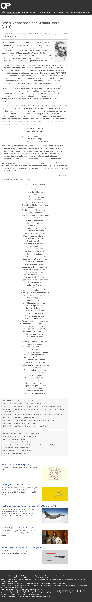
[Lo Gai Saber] (11, 583)
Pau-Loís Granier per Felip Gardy (16, 464)
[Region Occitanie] (22, 594)
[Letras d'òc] (35, 578)
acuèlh (3, 12)
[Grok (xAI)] (46, 596)
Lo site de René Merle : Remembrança (16, 448)
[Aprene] (3, 593)
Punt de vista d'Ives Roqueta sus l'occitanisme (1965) (21, 433)
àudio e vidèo (64, 12)
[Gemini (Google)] (12, 596)
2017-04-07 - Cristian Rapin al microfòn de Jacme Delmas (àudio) (25, 426)
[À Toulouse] (11, 594)
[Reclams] (19, 583)
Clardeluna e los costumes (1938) (14, 453)
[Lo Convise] (33, 593)
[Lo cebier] (17, 585)
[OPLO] (74, 591)
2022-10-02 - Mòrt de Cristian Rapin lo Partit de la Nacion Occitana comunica (29, 420)
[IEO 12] (9, 593)
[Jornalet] (12, 576)
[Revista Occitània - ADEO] (51, 583)
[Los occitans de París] (12, 589)
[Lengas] (26, 583)
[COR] (27, 591)
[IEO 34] (61, 591)
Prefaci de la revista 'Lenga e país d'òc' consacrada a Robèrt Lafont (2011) (28, 445)
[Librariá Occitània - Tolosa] (14, 579)
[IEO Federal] (72, 593)
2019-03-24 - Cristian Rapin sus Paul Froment (18, 417)
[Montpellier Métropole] (35, 594)
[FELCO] (21, 591)
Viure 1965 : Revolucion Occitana (14, 439)
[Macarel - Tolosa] (13, 581)
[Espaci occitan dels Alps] (66, 579)
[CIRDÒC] (33, 591)
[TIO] (7, 591)
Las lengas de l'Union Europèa (15, 484)
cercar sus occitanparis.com (80, 12)
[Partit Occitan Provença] (53, 585)
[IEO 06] (67, 591)
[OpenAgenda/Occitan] (60, 593)
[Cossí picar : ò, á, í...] (35, 589)
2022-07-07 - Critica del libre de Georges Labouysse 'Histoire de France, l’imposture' (32, 407)
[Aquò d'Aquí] (38, 576)
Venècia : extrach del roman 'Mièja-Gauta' (17, 442)
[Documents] (24, 589)
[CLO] (79, 591)
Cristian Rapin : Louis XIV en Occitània (19, 527)
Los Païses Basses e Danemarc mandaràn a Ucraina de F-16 (29, 506)
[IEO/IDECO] (26, 578)
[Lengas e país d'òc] (36, 583)
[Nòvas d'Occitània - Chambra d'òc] (54, 576)
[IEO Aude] (41, 593)
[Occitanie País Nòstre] (38, 585)
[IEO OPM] (49, 593)
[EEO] (83, 591)
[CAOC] (55, 591)
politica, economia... (44, 12)
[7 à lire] (25, 593)
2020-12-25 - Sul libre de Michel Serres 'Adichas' (19, 423)
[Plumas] (62, 583)
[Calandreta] (14, 591)
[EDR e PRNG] (44, 578)
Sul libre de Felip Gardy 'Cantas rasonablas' (18, 450)
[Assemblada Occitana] (15, 587)
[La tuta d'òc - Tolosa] (30, 579)
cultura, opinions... (13, 12)
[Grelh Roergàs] (17, 593)
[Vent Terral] (17, 578)
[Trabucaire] (9, 578)
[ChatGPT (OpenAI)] (25, 596)
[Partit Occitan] (25, 585)
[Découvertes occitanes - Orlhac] (48, 579)
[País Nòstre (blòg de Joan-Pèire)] (73, 585)
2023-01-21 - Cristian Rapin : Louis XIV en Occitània (20, 401)
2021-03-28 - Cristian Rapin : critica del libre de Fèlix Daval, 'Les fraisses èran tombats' (32, 414)
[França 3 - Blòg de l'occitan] (24, 576)
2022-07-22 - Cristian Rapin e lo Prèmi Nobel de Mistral (22, 404)
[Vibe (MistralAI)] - (37, 596)
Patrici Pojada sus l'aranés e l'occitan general (22, 547)
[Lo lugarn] (9, 585)
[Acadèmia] (48, 591)
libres (55, 12)
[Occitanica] (40, 591)
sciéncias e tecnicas (28, 12)
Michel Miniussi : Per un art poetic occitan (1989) (19, 436)
